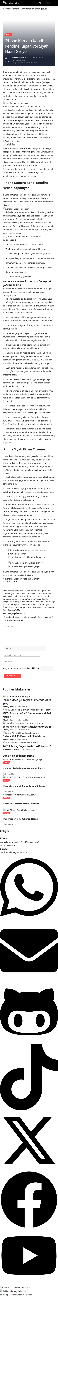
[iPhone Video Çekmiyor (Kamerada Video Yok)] (17, 696)
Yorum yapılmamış (36, 57)
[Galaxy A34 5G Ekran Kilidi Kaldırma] (21, 732)
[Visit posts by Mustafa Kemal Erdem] (7, 60)
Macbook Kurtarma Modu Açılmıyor (21, 803)
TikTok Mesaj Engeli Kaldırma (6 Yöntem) (27, 746)
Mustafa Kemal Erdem (20, 57)
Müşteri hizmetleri (23, 1294)
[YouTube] (10, 586)
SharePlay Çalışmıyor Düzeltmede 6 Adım (27, 726)
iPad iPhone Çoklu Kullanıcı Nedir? (20, 818)
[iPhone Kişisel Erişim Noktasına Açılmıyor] (23, 759)
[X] (7, 586)
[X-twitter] (29, 1168)
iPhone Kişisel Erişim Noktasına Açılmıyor (24, 768)
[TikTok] (13, 586)
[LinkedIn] (16, 586)
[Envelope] (29, 978)
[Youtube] (29, 1280)
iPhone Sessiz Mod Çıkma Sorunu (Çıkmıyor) (25, 786)
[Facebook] (4, 586)
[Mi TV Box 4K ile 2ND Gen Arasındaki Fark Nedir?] (27, 709)
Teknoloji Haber (8, 707)
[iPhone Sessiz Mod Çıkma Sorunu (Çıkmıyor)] (24, 776)
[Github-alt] (29, 1042)
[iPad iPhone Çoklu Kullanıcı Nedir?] (20, 809)
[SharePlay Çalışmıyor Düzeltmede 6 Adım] (23, 722)
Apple (8, 35)
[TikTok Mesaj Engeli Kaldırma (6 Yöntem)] (20, 742)
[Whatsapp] (29, 919)
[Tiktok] (29, 1109)
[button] (35, 3)
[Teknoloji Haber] (11, 3)
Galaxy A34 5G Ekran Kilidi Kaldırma (24, 736)
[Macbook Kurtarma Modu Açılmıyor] (20, 794)
